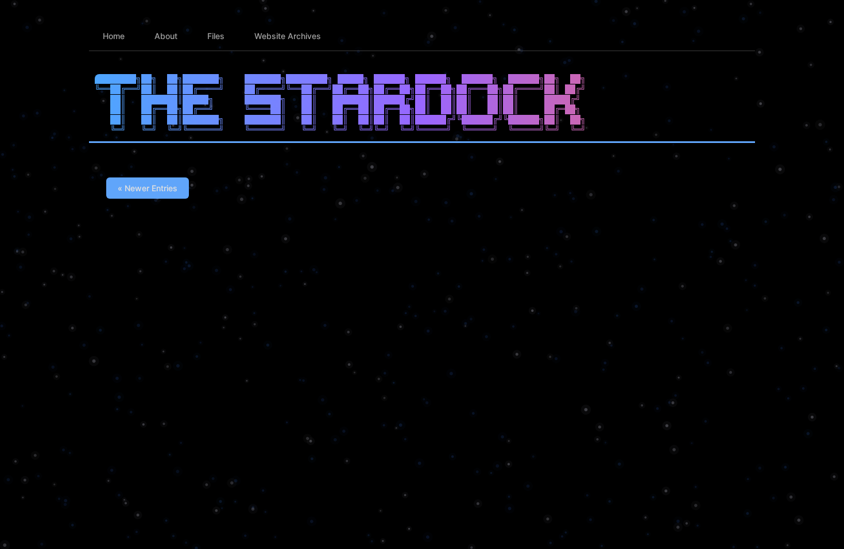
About (165, 36)
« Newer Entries (147, 188)
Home (114, 36)
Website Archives (287, 36)
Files (215, 36)
